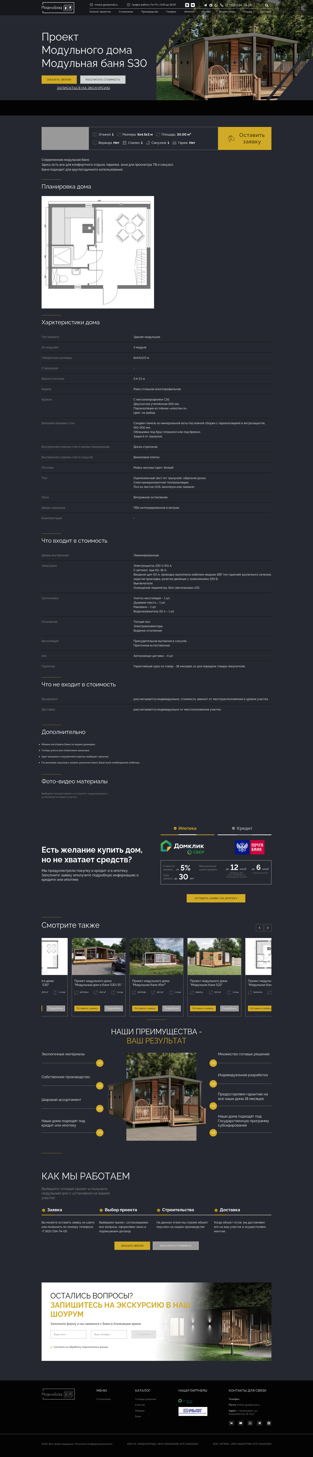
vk (231, 1423)
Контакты (265, 11)
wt (250, 1423)
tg (259, 1423)
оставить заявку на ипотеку (216, 898)
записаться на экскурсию (83, 87)
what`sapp (216, 5)
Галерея (171, 11)
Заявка (54, 1210)
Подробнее (55, 1008)
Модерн (140, 1410)
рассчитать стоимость (103, 79)
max (210, 5)
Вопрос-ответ (227, 11)
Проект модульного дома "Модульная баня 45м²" (150, 983)
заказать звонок (59, 79)
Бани (138, 1416)
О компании (126, 11)
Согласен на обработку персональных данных (81, 1347)
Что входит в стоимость (74, 540)
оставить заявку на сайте (76, 1222)
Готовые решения (145, 1399)
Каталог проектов (100, 11)
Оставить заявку (252, 138)
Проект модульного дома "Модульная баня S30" (266, 983)
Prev (259, 927)
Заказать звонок (132, 1245)
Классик (140, 1404)
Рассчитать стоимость (176, 1245)
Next (267, 927)
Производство (149, 11)
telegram (205, 5)
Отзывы (248, 11)
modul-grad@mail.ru (106, 4)
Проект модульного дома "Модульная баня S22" (208, 983)
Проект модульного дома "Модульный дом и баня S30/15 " (98, 983)
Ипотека (189, 11)
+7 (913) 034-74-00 (238, 5)
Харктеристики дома (71, 322)
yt (240, 1423)
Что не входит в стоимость (79, 684)
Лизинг (206, 11)
